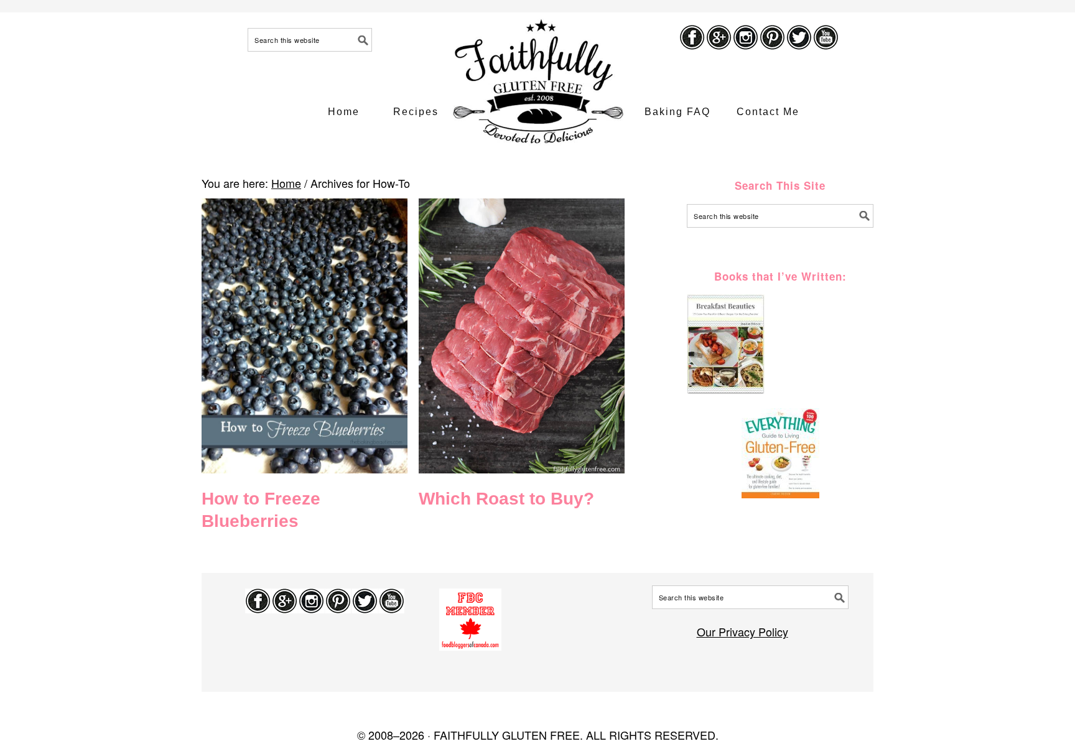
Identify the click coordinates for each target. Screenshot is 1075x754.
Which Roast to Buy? (506, 498)
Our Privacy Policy (742, 631)
